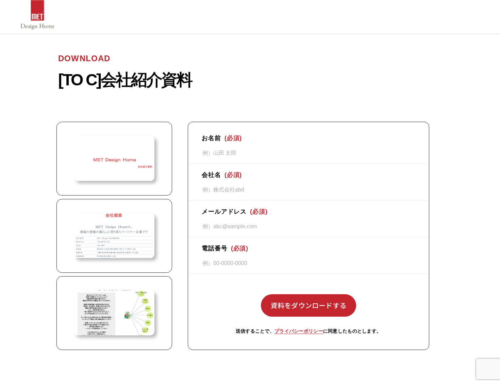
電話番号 (225, 248)
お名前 (222, 138)
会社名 (222, 174)
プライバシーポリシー (298, 331)
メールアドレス (235, 211)
